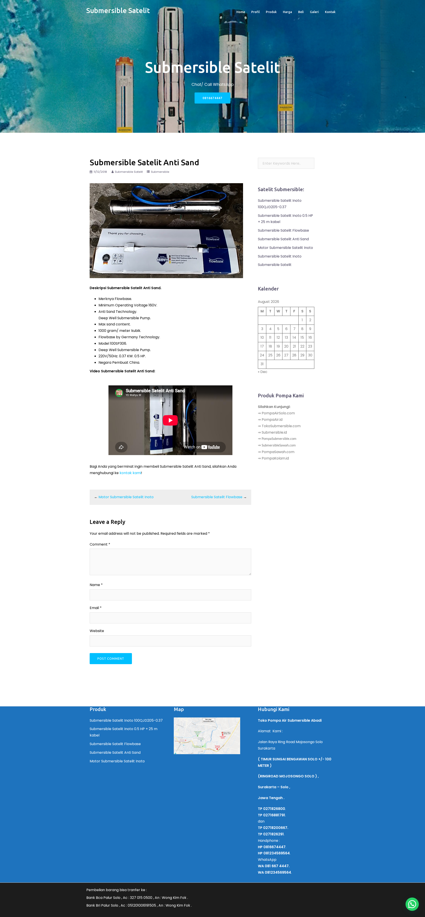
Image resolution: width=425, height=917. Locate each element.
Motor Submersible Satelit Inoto (126, 497)
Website (97, 630)
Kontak (330, 12)
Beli (301, 12)
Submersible (160, 172)
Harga (287, 12)
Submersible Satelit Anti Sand (283, 239)
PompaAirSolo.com (278, 413)
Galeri (314, 12)
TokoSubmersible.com (281, 426)
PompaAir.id (272, 419)
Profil (255, 12)
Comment (100, 544)
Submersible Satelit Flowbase (216, 497)
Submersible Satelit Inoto (279, 256)
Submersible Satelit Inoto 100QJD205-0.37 (126, 720)
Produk (271, 12)
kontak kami (130, 472)
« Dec (262, 371)
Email (96, 607)
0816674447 (212, 98)
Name (96, 584)
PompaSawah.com (278, 451)
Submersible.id (274, 432)
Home (240, 12)
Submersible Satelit (118, 10)
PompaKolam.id (275, 458)
